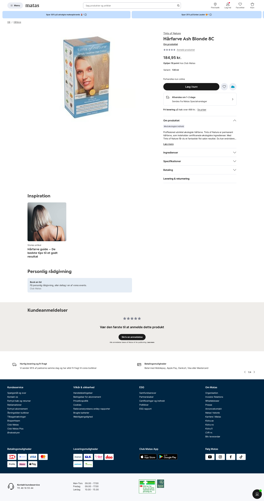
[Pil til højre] (261, 14)
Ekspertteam (13, 420)
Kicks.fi (209, 428)
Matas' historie (212, 412)
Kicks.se (209, 420)
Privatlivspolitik (80, 400)
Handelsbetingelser (83, 393)
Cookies (77, 404)
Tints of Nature (172, 33)
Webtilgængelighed (83, 416)
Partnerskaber (146, 397)
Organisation (211, 393)
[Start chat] (257, 494)
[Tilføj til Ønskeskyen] (233, 86)
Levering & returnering (176, 178)
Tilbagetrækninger (16, 416)
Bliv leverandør (212, 436)
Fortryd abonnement (17, 408)
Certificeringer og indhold (152, 400)
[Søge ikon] (178, 5)
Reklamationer (14, 404)
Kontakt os (12, 397)
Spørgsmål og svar (16, 393)
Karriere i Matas (213, 416)
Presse (208, 404)
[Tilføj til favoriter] (224, 86)
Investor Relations (214, 397)
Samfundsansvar (147, 393)
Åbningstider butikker (18, 412)
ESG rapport (145, 408)
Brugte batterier (81, 412)
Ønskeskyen (13, 432)
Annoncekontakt (213, 408)
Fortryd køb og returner (19, 400)
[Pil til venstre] (244, 372)
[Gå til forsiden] (32, 5)
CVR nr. (209, 432)
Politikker (143, 404)
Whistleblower (212, 400)
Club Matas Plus (15, 428)
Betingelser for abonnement (87, 397)
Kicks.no (209, 424)
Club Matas (13, 424)
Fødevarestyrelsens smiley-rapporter (91, 408)
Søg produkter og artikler (98, 5)
